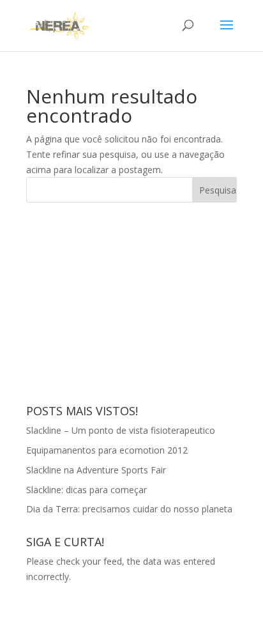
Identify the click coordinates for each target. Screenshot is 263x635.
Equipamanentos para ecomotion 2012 (107, 450)
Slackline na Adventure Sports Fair (96, 470)
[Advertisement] (122, 301)
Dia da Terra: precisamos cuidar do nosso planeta (129, 509)
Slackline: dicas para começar (86, 490)
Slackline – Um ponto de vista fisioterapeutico (120, 430)
